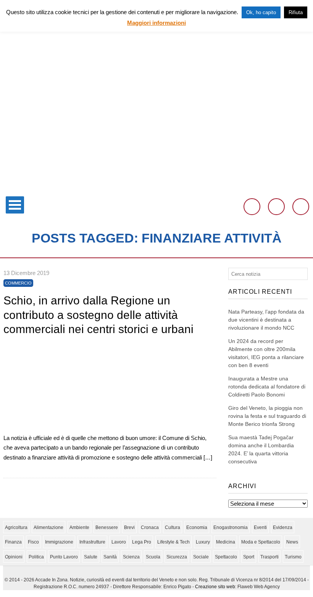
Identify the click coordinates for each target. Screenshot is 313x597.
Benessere (106, 527)
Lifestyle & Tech (173, 542)
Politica (36, 557)
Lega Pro (141, 542)
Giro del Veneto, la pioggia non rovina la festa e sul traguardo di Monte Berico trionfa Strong (267, 416)
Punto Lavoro (64, 557)
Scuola (153, 557)
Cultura (172, 527)
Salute (90, 557)
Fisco (33, 542)
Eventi (260, 527)
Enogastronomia (230, 527)
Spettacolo (226, 557)
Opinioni (14, 557)
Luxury (203, 542)
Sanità (110, 557)
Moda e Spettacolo (260, 542)
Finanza (13, 542)
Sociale (201, 557)
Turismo (293, 557)
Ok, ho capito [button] (261, 12)
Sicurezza (176, 557)
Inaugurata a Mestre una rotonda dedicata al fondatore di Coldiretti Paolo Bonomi (266, 386)
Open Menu (15, 205)
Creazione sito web (215, 586)
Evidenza (282, 527)
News (292, 542)
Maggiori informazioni (156, 22)
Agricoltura (16, 527)
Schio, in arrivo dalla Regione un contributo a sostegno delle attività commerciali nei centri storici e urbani (98, 314)
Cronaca (150, 527)
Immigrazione (59, 542)
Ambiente (79, 527)
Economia (196, 527)
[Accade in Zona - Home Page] (156, 187)
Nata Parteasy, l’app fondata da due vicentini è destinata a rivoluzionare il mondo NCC (266, 320)
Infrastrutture (92, 542)
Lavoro (118, 542)
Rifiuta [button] (296, 12)
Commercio (18, 283)
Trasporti (269, 557)
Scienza (131, 557)
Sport (248, 557)
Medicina (225, 542)
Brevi (129, 527)
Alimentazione (48, 527)
